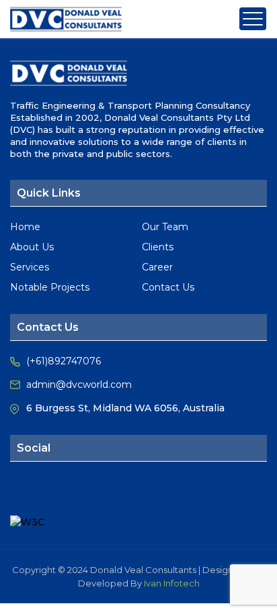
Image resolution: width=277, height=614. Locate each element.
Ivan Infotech (172, 583)
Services (29, 267)
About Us (32, 247)
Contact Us (168, 287)
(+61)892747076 (63, 361)
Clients (157, 247)
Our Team (165, 227)
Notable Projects (49, 287)
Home (25, 227)
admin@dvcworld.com (79, 384)
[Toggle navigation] (253, 19)
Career (157, 267)
